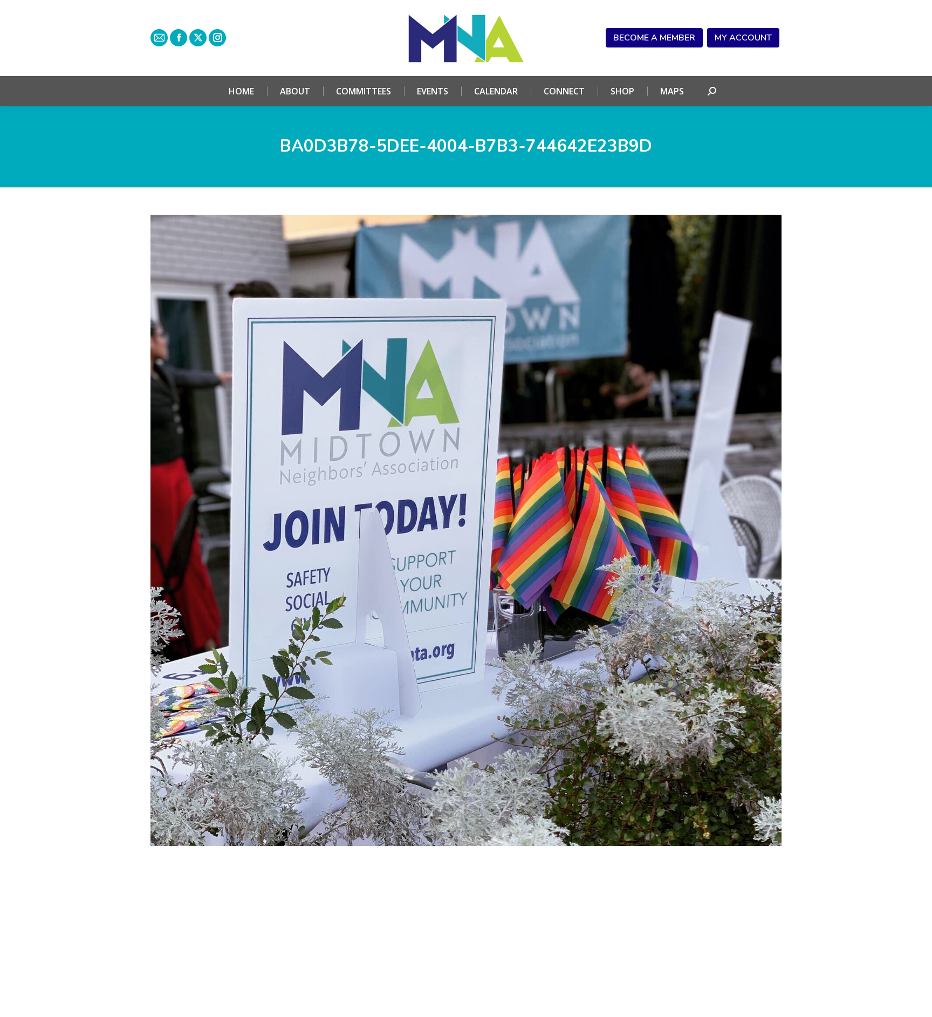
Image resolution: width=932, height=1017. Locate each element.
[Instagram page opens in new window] (217, 37)
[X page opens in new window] (198, 37)
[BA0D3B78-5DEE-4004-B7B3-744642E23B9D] (466, 530)
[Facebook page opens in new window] (178, 37)
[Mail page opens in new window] (159, 37)
